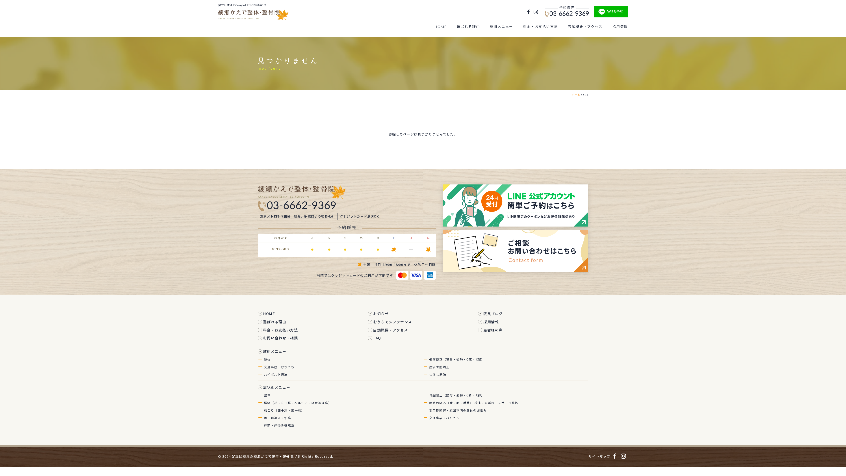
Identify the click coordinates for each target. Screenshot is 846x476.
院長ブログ (493, 313)
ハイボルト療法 (276, 374)
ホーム (576, 94)
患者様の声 (493, 330)
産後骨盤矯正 (439, 367)
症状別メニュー (276, 387)
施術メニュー (501, 27)
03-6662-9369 (569, 14)
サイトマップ (599, 456)
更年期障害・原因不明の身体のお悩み (458, 410)
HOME (440, 27)
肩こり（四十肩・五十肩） (284, 410)
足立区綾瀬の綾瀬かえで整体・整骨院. (263, 456)
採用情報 (620, 27)
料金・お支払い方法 (540, 27)
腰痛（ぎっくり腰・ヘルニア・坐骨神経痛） (298, 403)
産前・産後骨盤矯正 (279, 425)
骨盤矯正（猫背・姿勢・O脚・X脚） (457, 359)
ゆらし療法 (437, 374)
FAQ (377, 337)
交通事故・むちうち (279, 367)
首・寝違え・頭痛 (277, 418)
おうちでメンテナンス (392, 321)
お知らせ (381, 313)
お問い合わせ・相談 (280, 337)
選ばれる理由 (468, 27)
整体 (267, 359)
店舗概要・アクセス (585, 27)
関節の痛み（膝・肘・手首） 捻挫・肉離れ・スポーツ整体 (473, 403)
